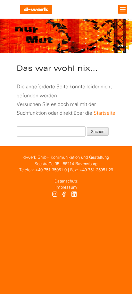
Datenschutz (66, 181)
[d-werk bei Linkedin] (74, 195)
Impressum (66, 187)
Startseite (104, 113)
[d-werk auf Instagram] (54, 195)
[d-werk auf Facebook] (64, 195)
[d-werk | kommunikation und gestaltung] (36, 9)
